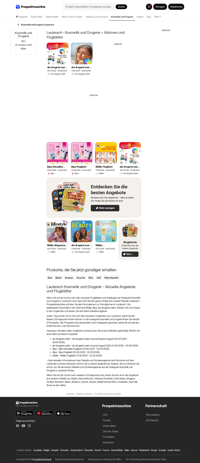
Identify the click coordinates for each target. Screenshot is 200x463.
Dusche (81, 277)
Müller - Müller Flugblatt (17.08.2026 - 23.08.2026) (77, 355)
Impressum (108, 442)
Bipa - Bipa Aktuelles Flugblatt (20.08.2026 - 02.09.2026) (80, 348)
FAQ (105, 414)
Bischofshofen (86, 378)
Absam (92, 381)
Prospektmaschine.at (42, 459)
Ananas (69, 277)
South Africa (173, 450)
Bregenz (131, 378)
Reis (91, 277)
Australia (37, 450)
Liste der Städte (110, 431)
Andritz (50, 381)
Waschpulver (111, 277)
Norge (154, 450)
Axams (84, 381)
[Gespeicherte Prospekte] (149, 7)
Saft (99, 277)
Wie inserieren (153, 414)
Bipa (95, 307)
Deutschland (76, 450)
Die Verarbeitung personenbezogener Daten (146, 459)
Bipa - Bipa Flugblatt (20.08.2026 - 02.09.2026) (76, 352)
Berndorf (59, 381)
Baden (74, 378)
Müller (89, 307)
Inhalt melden (109, 425)
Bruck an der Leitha (56, 385)
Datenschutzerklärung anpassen (69, 459)
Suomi (97, 450)
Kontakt (106, 420)
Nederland (144, 450)
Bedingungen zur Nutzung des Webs (105, 459)
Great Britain (117, 450)
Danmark (88, 450)
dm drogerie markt (107, 307)
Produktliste (108, 436)
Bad (50, 277)
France (105, 450)
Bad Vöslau (119, 378)
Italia (126, 450)
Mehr (156, 17)
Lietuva (133, 450)
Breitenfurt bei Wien (107, 381)
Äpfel (58, 277)
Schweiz (64, 450)
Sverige (162, 450)
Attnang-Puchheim (103, 378)
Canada (54, 450)
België (46, 450)
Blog (149, 17)
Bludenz (76, 381)
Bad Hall (133, 381)
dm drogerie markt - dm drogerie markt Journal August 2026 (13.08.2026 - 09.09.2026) (95, 345)
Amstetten (122, 381)
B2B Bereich (152, 420)
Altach (67, 381)
